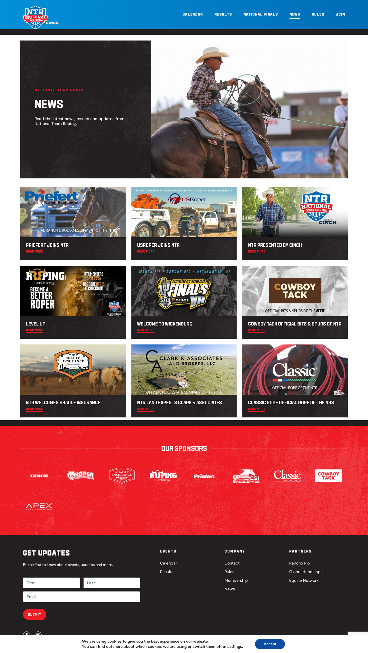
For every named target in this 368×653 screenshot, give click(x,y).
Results (223, 14)
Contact (232, 563)
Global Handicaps (306, 571)
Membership (236, 580)
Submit (34, 614)
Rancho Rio (299, 563)
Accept (270, 644)
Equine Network (304, 580)
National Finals (261, 14)
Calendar (193, 14)
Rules (318, 14)
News (295, 14)
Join (340, 14)
